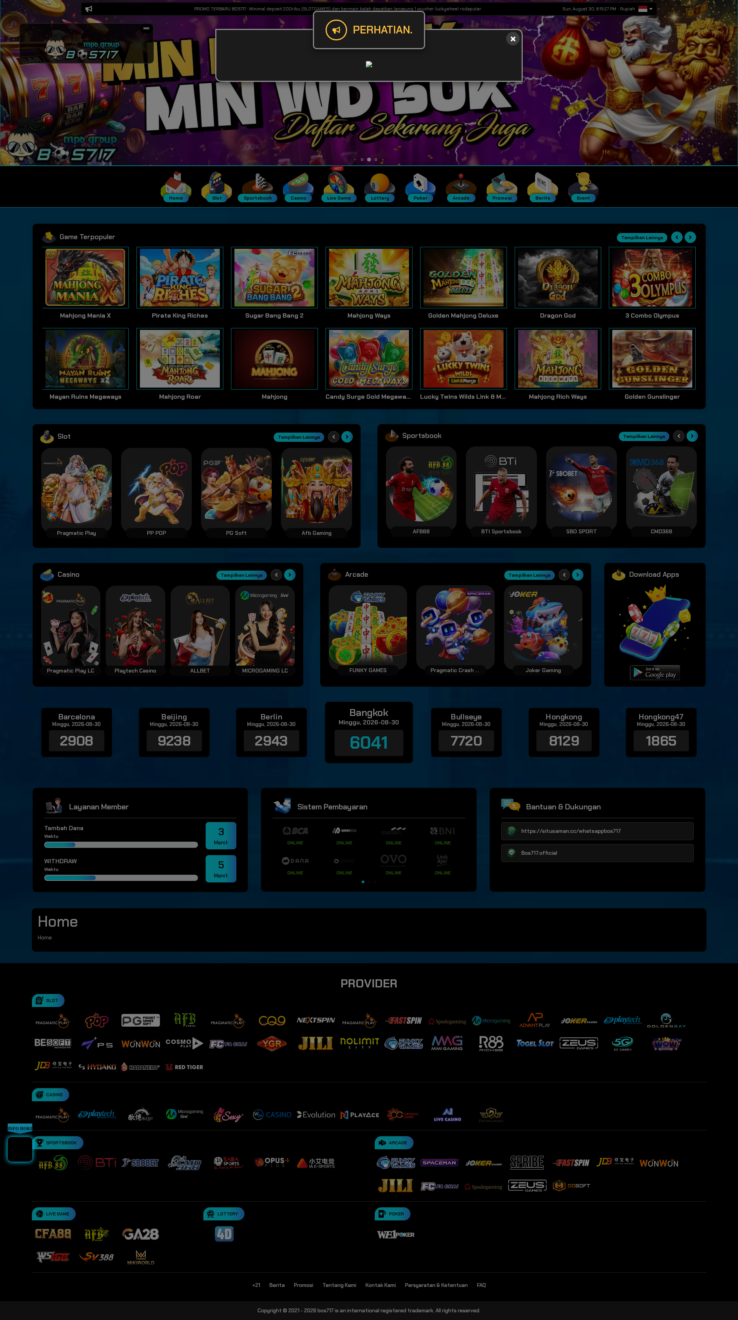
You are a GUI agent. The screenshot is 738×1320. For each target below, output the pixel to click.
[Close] (513, 38)
